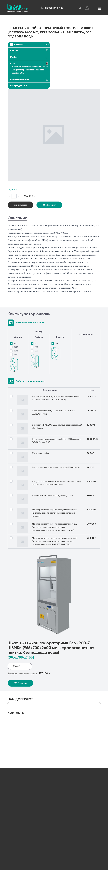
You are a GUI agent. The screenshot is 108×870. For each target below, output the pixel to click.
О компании (54, 825)
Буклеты (54, 842)
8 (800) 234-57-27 (54, 8)
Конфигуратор (20, 205)
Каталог (54, 816)
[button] (7, 704)
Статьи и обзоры (54, 833)
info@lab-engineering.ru (23, 802)
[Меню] (99, 8)
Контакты (54, 851)
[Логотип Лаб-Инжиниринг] (17, 8)
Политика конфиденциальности (58, 866)
